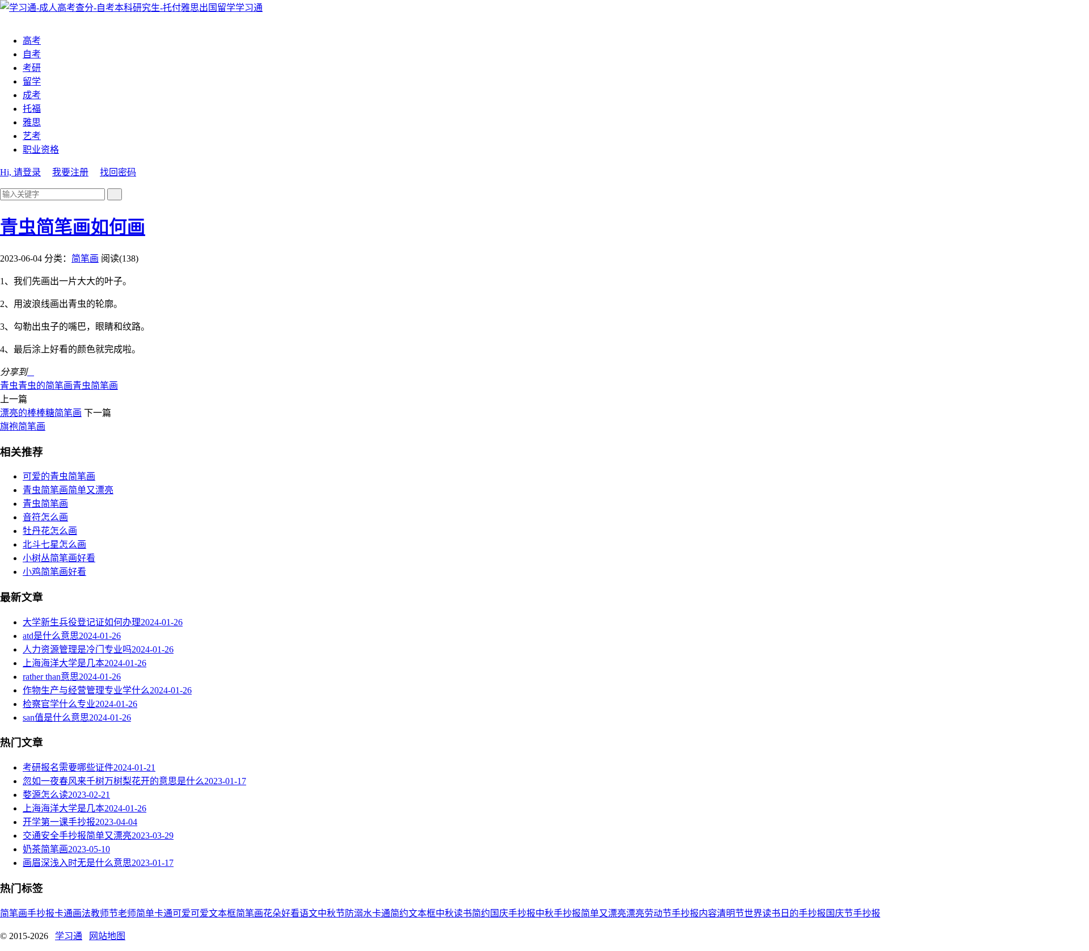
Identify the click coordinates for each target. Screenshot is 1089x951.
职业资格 (41, 149)
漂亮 (635, 913)
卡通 (63, 913)
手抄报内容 (694, 913)
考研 (32, 68)
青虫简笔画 (95, 385)
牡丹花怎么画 (50, 531)
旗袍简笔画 (22, 426)
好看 (290, 913)
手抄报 (40, 913)
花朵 (272, 913)
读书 (463, 913)
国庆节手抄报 (853, 913)
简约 (481, 913)
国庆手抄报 (512, 913)
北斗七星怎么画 (54, 544)
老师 (127, 913)
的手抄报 (808, 913)
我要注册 (70, 172)
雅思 (32, 122)
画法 (82, 913)
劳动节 (658, 913)
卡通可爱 (172, 913)
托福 (32, 108)
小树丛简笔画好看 (59, 558)
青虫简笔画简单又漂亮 (68, 490)
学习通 (249, 7)
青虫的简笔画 (45, 385)
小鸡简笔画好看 (54, 572)
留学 (32, 81)
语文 (308, 913)
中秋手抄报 (558, 913)
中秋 (445, 913)
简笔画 (85, 258)
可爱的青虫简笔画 (59, 476)
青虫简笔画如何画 (72, 227)
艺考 (32, 136)
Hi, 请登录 (20, 172)
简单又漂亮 (603, 913)
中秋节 (331, 913)
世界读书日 (767, 913)
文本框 (422, 913)
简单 (145, 913)
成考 (32, 95)
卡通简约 (390, 913)
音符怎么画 (45, 517)
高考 (32, 40)
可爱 (200, 913)
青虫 (9, 385)
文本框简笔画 (236, 913)
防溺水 (358, 913)
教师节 (104, 913)
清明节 (730, 913)
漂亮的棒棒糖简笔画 (41, 413)
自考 (32, 54)
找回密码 (118, 172)
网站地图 (107, 936)
